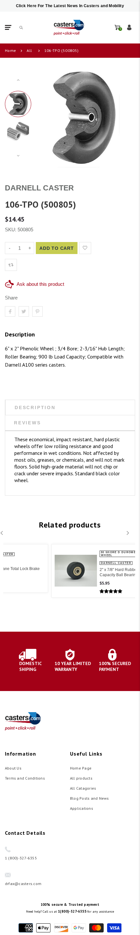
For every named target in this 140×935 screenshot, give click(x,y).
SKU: (11, 229)
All (29, 50)
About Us (13, 768)
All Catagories (83, 788)
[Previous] (45, 118)
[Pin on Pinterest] (37, 311)
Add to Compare (98, 248)
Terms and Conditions (25, 778)
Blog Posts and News (89, 798)
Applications (81, 808)
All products (81, 778)
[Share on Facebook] (10, 311)
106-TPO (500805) (61, 50)
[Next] (121, 118)
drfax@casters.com (23, 883)
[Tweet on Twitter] (24, 311)
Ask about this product (40, 284)
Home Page (80, 768)
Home (10, 50)
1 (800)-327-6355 (21, 858)
